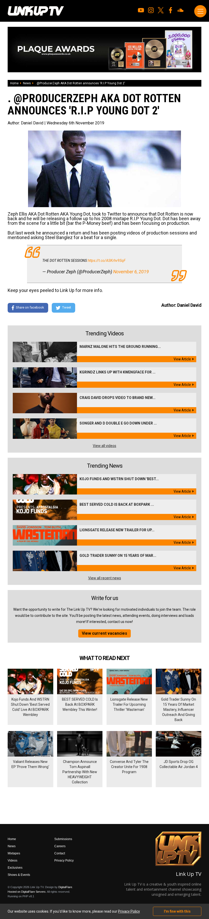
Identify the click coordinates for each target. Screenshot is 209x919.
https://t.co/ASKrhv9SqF (107, 260)
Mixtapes (14, 853)
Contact (59, 853)
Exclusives (15, 867)
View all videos (104, 445)
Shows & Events (19, 875)
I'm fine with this (177, 911)
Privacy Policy (64, 860)
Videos (12, 860)
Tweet (66, 307)
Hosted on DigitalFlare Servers (27, 891)
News (27, 83)
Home (14, 83)
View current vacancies (104, 633)
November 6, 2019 (131, 271)
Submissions (63, 839)
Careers (60, 846)
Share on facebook (30, 307)
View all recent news (104, 578)
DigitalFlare (65, 887)
